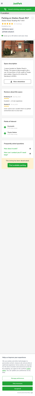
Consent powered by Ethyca (24, 392)
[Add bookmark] (33, 18)
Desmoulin (10, 126)
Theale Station (12, 132)
